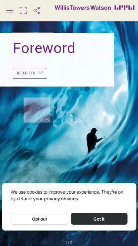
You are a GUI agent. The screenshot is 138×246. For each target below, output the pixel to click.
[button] (9, 10)
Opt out (39, 219)
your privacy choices (55, 198)
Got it (99, 219)
